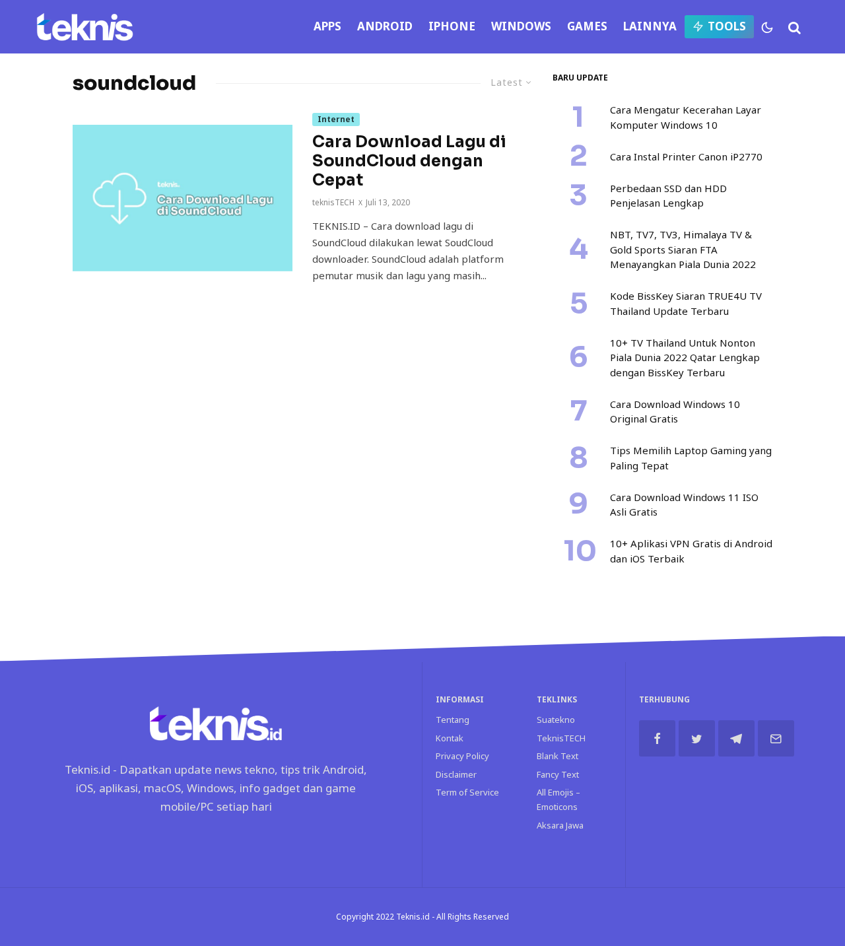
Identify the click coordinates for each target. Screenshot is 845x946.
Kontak (449, 738)
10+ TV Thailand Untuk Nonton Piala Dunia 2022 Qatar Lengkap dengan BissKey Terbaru (685, 357)
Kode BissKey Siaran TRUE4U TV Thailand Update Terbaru (686, 303)
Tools (727, 26)
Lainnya (650, 26)
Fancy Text (558, 774)
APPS (327, 26)
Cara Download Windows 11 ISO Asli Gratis (684, 504)
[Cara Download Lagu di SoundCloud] (182, 198)
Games (587, 26)
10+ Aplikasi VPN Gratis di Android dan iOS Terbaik (691, 551)
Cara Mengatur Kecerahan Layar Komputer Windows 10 (685, 117)
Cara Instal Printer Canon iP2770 (686, 156)
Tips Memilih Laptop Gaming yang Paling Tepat (691, 458)
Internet (336, 119)
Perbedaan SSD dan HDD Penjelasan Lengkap (668, 196)
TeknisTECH (561, 738)
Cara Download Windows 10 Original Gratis (675, 411)
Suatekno (556, 720)
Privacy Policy (462, 756)
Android (385, 26)
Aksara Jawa (560, 825)
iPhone (451, 26)
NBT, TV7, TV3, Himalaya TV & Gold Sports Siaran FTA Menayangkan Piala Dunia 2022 (683, 249)
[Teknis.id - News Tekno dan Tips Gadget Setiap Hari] (84, 27)
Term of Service (467, 792)
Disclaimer (456, 774)
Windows (521, 26)
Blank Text (557, 756)
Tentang (452, 720)
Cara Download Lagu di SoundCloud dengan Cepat (409, 161)
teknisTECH (333, 202)
